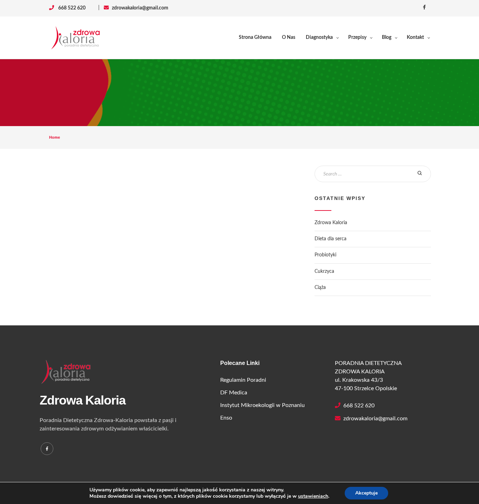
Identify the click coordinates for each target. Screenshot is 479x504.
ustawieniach (313, 496)
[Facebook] (47, 448)
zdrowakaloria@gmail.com (138, 8)
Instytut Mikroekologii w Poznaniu (262, 405)
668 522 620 (357, 405)
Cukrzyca (324, 271)
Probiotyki (325, 255)
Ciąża (320, 287)
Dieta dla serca (330, 238)
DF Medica (233, 392)
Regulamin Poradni (243, 380)
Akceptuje (366, 493)
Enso (226, 418)
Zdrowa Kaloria (331, 222)
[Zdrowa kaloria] (75, 37)
